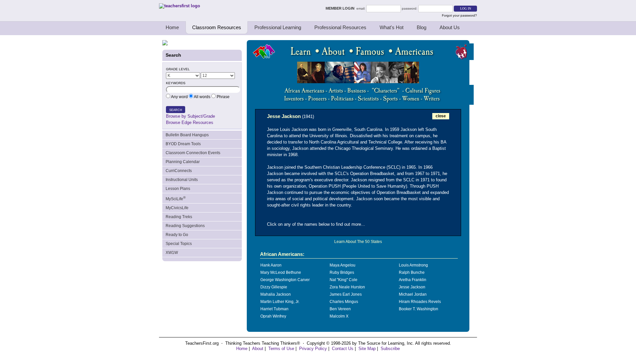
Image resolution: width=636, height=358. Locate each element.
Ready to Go (177, 234)
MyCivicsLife (177, 208)
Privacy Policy (313, 348)
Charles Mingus (344, 301)
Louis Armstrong (413, 265)
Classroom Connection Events (193, 152)
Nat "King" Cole (343, 279)
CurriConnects (179, 170)
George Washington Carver (285, 279)
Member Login (341, 8)
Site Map (367, 348)
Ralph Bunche (412, 272)
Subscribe (390, 348)
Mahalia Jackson (275, 294)
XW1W (172, 252)
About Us (450, 27)
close (441, 116)
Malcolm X (339, 316)
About (257, 348)
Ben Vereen (340, 309)
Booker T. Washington (418, 309)
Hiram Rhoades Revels (420, 301)
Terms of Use (281, 348)
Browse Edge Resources (189, 122)
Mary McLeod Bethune (280, 272)
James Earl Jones (346, 294)
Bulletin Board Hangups (187, 135)
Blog (421, 27)
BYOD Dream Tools (183, 144)
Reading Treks (179, 216)
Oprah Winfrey (273, 316)
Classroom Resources (216, 27)
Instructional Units (182, 179)
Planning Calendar (183, 161)
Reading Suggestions (185, 225)
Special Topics (179, 243)
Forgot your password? (459, 15)
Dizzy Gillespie (273, 287)
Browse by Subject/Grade (190, 116)
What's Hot (391, 27)
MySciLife (176, 198)
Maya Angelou (342, 265)
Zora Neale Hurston (347, 287)
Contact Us (342, 348)
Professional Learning (277, 27)
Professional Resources (340, 27)
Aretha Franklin (412, 279)
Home (172, 27)
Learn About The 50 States (358, 241)
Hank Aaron (271, 265)
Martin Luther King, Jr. (279, 301)
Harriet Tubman (274, 309)
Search (175, 110)
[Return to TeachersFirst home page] (179, 5)
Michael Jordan (413, 294)
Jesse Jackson (412, 287)
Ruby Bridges (342, 272)
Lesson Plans (178, 188)
